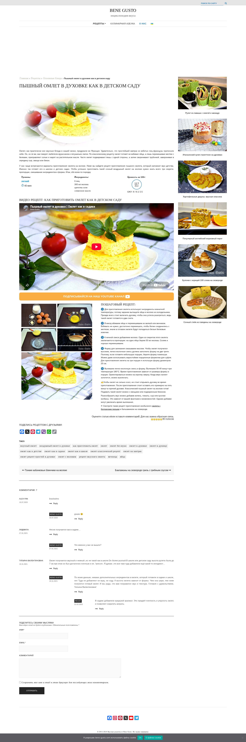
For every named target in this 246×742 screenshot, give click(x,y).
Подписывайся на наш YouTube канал (93, 296)
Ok (140, 737)
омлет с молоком (67, 456)
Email (22, 643)
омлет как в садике (55, 451)
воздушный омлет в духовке (55, 446)
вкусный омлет (28, 446)
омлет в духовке (138, 446)
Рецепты (99, 23)
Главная (24, 78)
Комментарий (26, 656)
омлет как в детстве (31, 451)
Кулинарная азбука (122, 23)
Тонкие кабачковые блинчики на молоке (45, 470)
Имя (21, 630)
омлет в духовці (158, 446)
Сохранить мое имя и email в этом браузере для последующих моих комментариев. (65, 682)
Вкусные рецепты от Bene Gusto (120, 732)
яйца (122, 456)
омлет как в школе (78, 451)
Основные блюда (52, 78)
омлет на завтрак (132, 451)
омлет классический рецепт (105, 451)
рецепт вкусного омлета (92, 456)
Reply (55, 503)
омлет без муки (118, 446)
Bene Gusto (123, 10)
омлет (104, 446)
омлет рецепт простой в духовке (37, 456)
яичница (112, 456)
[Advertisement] (123, 49)
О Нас (142, 23)
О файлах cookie (153, 737)
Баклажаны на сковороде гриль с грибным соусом (142, 470)
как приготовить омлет (85, 446)
